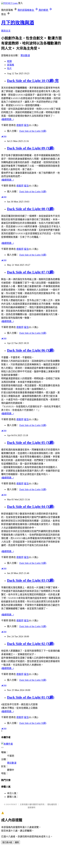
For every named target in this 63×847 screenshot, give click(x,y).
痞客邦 (19, 125)
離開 (17, 842)
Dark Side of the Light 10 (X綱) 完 (33, 81)
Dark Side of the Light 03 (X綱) (30, 580)
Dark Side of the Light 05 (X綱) (30, 442)
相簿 (9, 61)
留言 (26, 125)
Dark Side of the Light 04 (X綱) (30, 506)
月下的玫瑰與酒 (17, 22)
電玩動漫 (25, 55)
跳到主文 (6, 31)
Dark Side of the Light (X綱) (32, 131)
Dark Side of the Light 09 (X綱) (30, 148)
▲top (3, 136)
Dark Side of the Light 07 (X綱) (30, 272)
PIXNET (13, 804)
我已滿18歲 (7, 842)
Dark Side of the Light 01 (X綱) (30, 697)
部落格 (10, 65)
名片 (9, 68)
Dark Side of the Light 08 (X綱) (30, 209)
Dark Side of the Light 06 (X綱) (30, 350)
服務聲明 (31, 807)
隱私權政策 (52, 804)
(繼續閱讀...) (7, 119)
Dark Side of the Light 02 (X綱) (30, 644)
